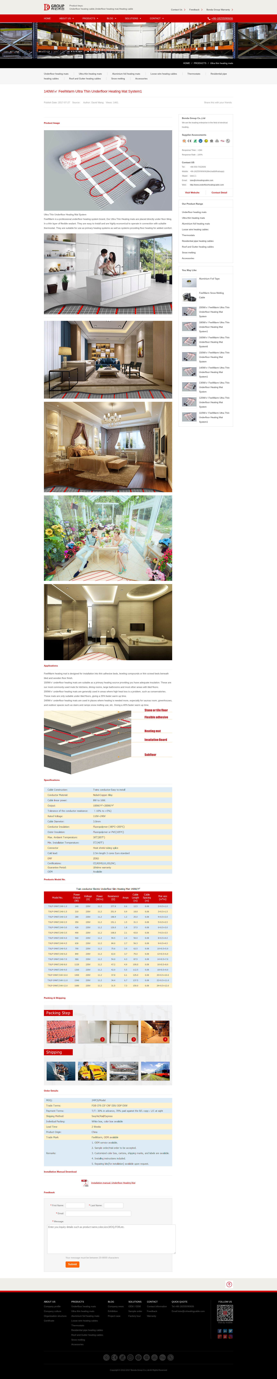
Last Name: (95, 1205)
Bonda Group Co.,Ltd (140, 1370)
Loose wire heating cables (164, 73)
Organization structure (55, 1316)
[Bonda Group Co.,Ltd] (55, 7)
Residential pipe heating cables (198, 241)
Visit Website (192, 192)
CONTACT (155, 18)
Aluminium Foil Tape (209, 278)
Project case (114, 1316)
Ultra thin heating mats (90, 73)
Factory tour (134, 1316)
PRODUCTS (89, 18)
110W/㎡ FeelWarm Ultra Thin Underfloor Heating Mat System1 (214, 417)
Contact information (157, 1306)
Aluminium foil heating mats (126, 73)
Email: (60, 1213)
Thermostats (193, 73)
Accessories (141, 78)
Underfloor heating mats (56, 73)
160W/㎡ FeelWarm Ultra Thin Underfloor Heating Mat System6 (214, 342)
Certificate (49, 1320)
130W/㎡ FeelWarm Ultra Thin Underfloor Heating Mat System (214, 387)
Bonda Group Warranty (218, 9)
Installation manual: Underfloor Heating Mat (113, 1182)
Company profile (52, 1306)
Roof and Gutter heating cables (85, 78)
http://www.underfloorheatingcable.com (207, 185)
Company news (116, 1306)
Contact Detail (219, 192)
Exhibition (113, 1311)
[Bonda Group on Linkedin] (225, 1330)
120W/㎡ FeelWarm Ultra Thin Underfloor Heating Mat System (214, 402)
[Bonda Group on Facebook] (220, 1330)
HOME (47, 18)
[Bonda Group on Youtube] (225, 1336)
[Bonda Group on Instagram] (231, 1336)
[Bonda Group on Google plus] (220, 1336)
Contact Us (176, 9)
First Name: (57, 1205)
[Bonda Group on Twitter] (231, 1330)
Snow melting (118, 78)
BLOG (110, 18)
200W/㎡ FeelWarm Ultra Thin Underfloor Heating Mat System (214, 312)
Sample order (135, 1311)
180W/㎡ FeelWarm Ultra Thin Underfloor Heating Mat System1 (214, 327)
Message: (58, 1221)
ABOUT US (65, 18)
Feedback (194, 9)
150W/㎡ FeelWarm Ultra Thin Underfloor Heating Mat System (214, 357)
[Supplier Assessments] (206, 139)
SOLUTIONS (131, 18)
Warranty (151, 1316)
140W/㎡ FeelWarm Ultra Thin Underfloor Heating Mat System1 (214, 372)
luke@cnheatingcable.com (201, 180)
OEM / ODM (134, 1306)
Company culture (52, 1311)
